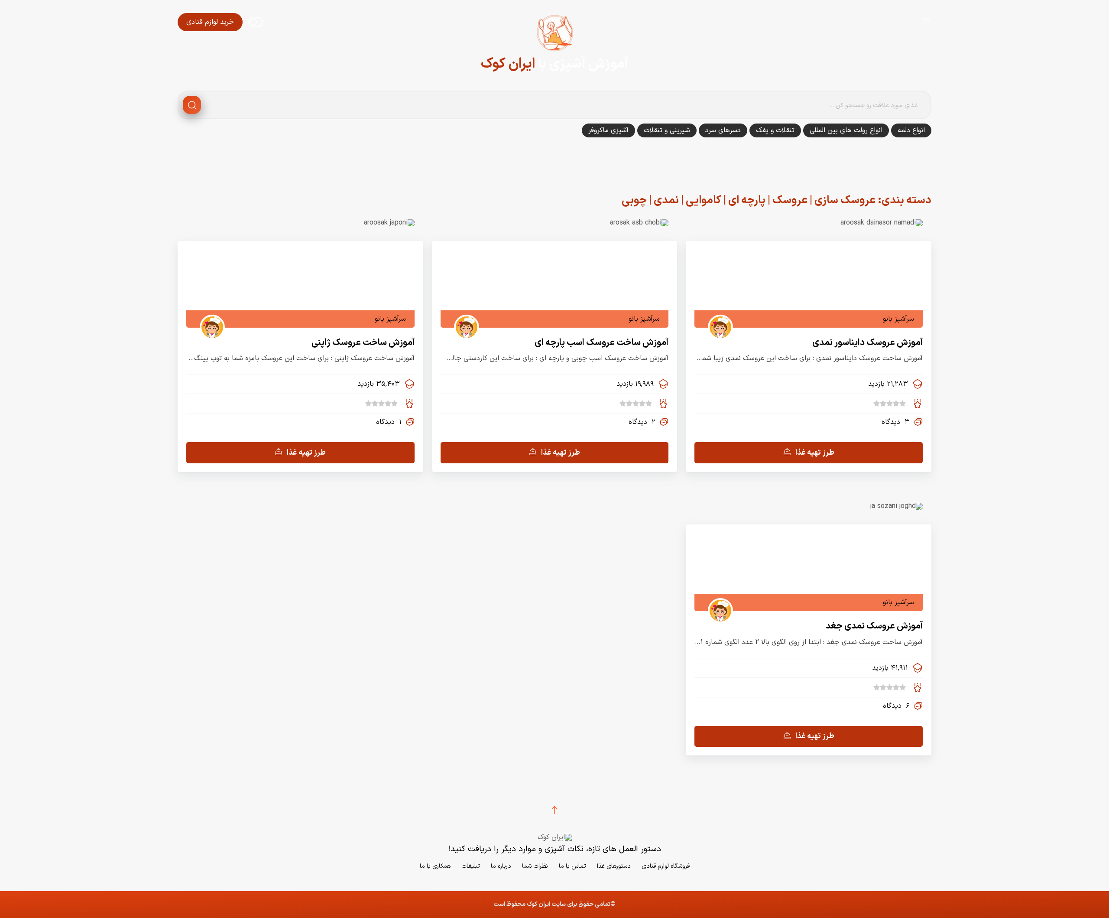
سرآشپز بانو (898, 319)
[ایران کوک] (554, 34)
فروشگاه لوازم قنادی (666, 866)
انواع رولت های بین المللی (846, 130)
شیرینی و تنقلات (667, 130)
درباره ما (501, 866)
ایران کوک (508, 64)
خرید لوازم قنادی (210, 22)
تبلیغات (470, 866)
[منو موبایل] (926, 22)
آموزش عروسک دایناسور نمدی (867, 342)
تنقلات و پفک (775, 130)
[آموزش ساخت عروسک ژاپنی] (389, 223)
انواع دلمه (911, 130)
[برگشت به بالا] (554, 810)
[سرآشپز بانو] (717, 319)
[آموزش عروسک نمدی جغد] (896, 506)
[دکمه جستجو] (192, 105)
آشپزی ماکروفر (608, 130)
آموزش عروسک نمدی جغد (874, 626)
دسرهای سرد (723, 130)
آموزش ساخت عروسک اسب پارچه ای (601, 342)
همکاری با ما (435, 866)
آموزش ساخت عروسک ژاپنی (363, 342)
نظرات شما (535, 866)
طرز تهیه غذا (814, 453)
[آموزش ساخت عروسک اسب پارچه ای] (639, 223)
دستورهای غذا (614, 866)
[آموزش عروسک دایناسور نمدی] (881, 223)
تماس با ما (572, 866)
